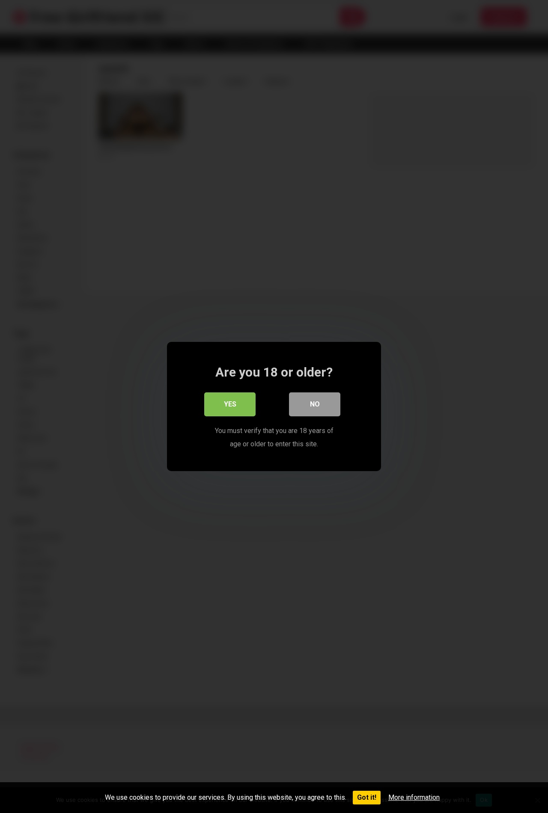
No (315, 404)
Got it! (366, 797)
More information (414, 797)
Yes (230, 404)
